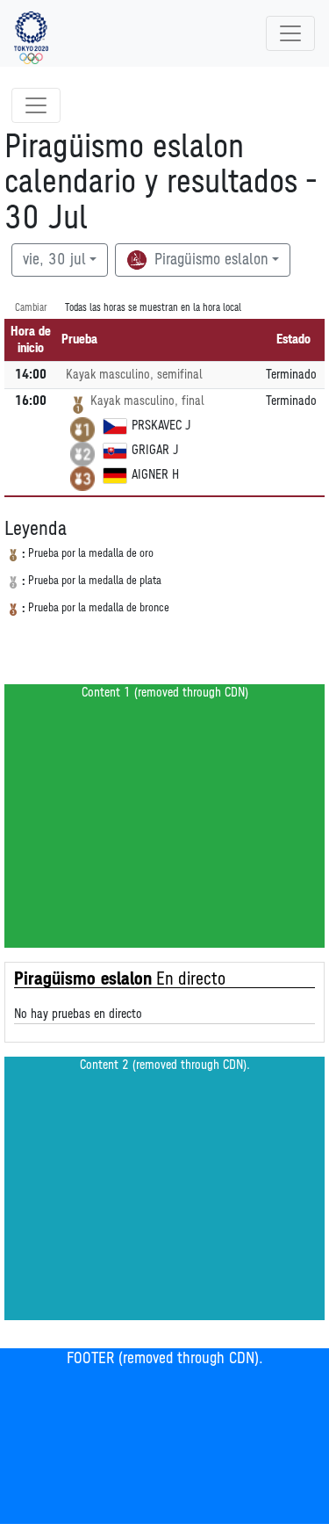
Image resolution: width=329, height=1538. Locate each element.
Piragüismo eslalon (209, 260)
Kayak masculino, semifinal (134, 374)
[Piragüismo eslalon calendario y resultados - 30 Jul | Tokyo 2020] (31, 33)
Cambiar (31, 308)
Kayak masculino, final (147, 401)
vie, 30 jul (54, 260)
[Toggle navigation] (290, 33)
